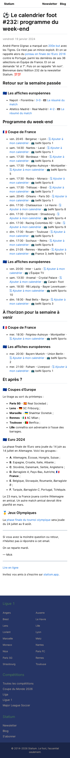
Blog (63, 3)
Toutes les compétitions (18, 683)
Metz (38, 638)
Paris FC (40, 651)
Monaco (7, 644)
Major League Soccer (16, 705)
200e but (54, 45)
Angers (7, 612)
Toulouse (41, 664)
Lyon (38, 632)
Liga (5, 694)
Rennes (40, 657)
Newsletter (49, 3)
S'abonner (9, 736)
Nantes (40, 644)
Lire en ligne (10, 567)
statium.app (51, 574)
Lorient (7, 632)
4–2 (52, 109)
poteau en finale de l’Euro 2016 (45, 54)
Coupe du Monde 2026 (18, 689)
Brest (6, 619)
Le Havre (41, 619)
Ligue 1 (7, 700)
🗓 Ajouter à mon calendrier (27, 169)
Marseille (8, 638)
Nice (5, 651)
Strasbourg (9, 664)
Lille (38, 625)
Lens (5, 625)
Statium (9, 3)
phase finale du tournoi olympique (28, 519)
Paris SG (7, 657)
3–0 (38, 100)
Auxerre (40, 612)
